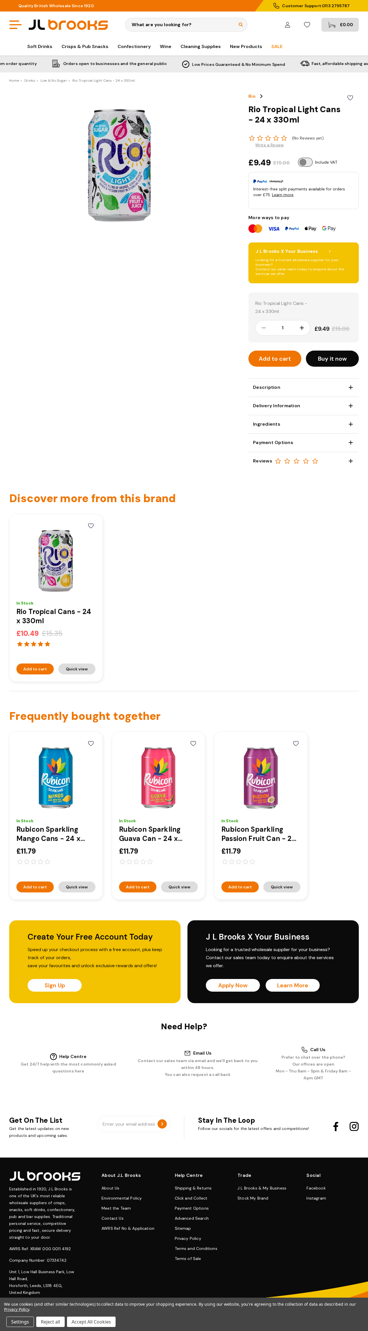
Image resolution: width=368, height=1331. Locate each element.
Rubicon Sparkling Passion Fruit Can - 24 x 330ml (258, 838)
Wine (165, 46)
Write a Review (269, 145)
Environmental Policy (121, 1198)
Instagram (316, 1198)
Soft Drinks (39, 46)
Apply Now (233, 985)
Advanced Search (192, 1218)
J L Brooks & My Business (261, 1188)
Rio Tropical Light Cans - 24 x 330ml (281, 307)
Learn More (292, 985)
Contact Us (112, 1218)
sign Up (55, 985)
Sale (277, 46)
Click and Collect (191, 1198)
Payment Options (192, 1208)
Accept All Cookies (91, 1322)
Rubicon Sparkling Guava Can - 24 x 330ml (150, 838)
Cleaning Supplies (201, 46)
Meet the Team (116, 1208)
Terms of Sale (188, 1258)
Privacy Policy (188, 1238)
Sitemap (183, 1228)
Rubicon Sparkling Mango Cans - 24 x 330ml (48, 838)
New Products (246, 46)
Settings (20, 1322)
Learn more (283, 194)
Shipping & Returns (193, 1188)
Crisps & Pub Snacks (85, 46)
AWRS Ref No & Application (127, 1228)
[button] (332, 359)
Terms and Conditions (196, 1248)
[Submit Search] (241, 24)
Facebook (315, 1188)
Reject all (50, 1322)
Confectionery (134, 46)
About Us (110, 1188)
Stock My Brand (252, 1198)
